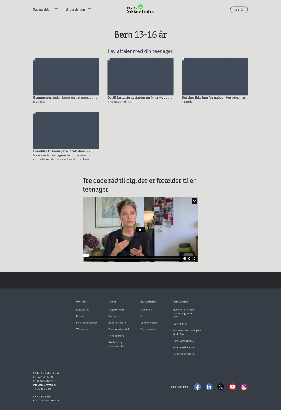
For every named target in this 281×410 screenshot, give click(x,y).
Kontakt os (82, 309)
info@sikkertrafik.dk (44, 385)
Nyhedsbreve (116, 335)
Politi (143, 316)
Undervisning (75, 10)
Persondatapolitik (119, 329)
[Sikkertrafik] (140, 8)
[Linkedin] (209, 386)
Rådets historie (117, 322)
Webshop (82, 329)
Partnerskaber (149, 329)
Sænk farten (180, 324)
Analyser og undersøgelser (117, 344)
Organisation (116, 309)
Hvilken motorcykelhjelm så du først (187, 332)
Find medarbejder (86, 322)
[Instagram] (244, 386)
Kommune (146, 309)
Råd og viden (42, 10)
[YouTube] (232, 386)
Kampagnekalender (184, 347)
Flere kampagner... (183, 341)
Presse (80, 316)
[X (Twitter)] (220, 386)
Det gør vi (114, 316)
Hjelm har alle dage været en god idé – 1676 (184, 313)
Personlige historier (184, 354)
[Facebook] (197, 386)
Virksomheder (148, 322)
